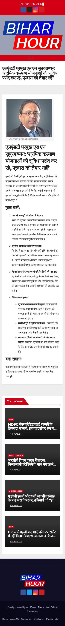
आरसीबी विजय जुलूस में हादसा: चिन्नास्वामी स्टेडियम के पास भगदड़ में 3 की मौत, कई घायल (32, 464)
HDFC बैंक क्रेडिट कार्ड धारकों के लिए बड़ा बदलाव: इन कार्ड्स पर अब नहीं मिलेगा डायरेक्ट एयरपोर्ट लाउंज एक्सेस (32, 428)
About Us (14, 619)
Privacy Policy (52, 619)
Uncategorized (15, 491)
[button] (55, 58)
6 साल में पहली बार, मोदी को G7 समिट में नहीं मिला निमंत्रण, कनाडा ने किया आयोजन (32, 536)
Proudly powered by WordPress (22, 607)
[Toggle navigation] (30, 58)
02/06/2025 (16, 506)
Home (5, 619)
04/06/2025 (16, 434)
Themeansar (32, 611)
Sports (19, 455)
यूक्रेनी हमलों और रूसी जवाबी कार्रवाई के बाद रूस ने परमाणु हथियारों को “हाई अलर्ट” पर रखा (31, 500)
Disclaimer (39, 619)
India (11, 419)
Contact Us (26, 619)
